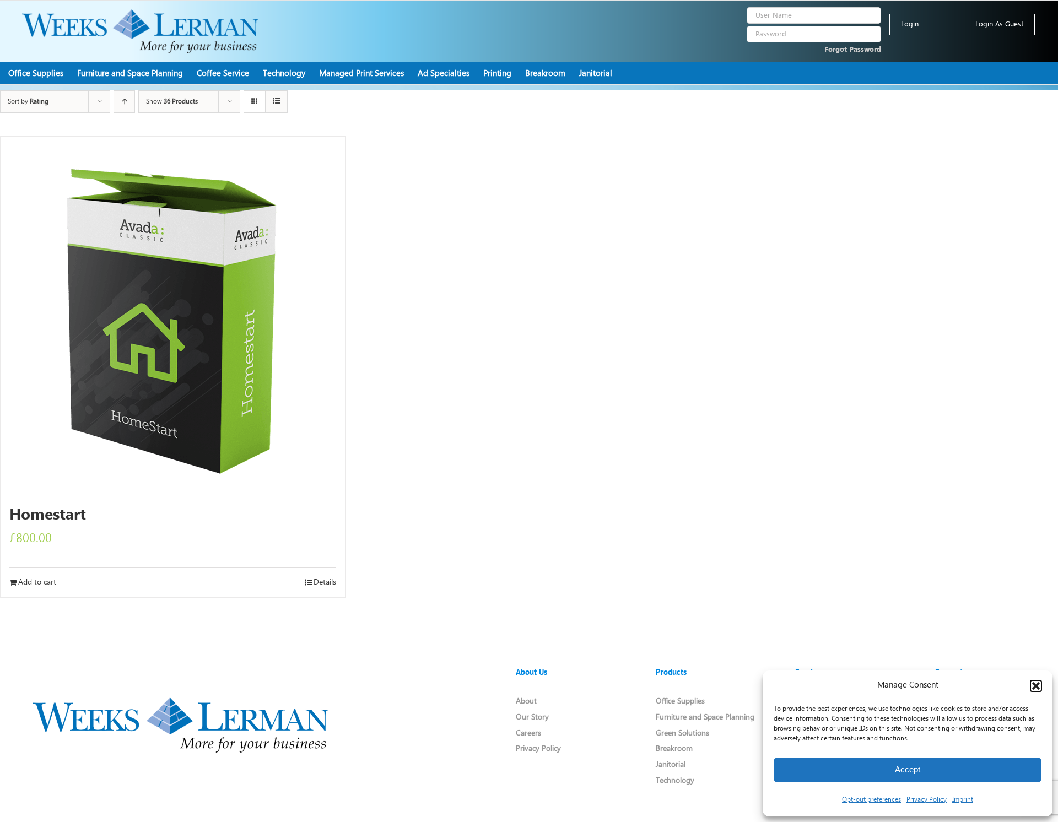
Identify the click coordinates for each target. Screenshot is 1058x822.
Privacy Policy (926, 799)
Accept (907, 769)
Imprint (962, 799)
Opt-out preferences (871, 799)
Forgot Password (852, 50)
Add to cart (37, 582)
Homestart (47, 515)
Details (325, 582)
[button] (1035, 685)
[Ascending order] (124, 101)
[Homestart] (173, 316)
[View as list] (276, 101)
